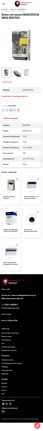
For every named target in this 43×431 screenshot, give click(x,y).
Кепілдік (4, 383)
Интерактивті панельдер (10, 333)
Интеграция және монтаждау (12, 363)
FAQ (3, 394)
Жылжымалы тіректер (9, 350)
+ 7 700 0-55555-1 (10, 305)
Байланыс (5, 374)
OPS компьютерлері (8, 347)
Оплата (4, 390)
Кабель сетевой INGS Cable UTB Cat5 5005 (10, 230)
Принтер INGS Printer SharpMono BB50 (31, 197)
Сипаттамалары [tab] (10, 118)
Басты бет (5, 9)
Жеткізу (4, 387)
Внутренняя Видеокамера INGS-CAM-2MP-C (31, 231)
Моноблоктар (6, 340)
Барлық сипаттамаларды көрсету (15, 96)
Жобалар (5, 367)
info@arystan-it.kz (12, 308)
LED (3, 343)
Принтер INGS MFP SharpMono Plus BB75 (10, 263)
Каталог (13, 9)
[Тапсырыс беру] (24, 3)
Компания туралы (7, 360)
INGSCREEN (21, 9)
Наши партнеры (7, 370)
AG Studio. (35, 419)
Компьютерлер (7, 336)
